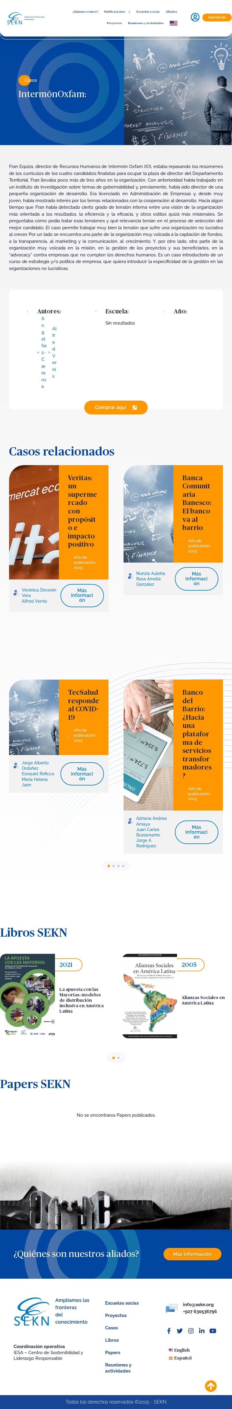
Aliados (171, 11)
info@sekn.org (198, 1304)
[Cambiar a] (173, 23)
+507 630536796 (200, 1311)
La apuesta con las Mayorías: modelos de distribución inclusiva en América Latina (82, 1000)
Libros (112, 1340)
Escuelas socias (148, 11)
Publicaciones (114, 11)
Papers (112, 1352)
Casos (30, 80)
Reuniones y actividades (146, 23)
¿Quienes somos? (85, 11)
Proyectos (114, 23)
